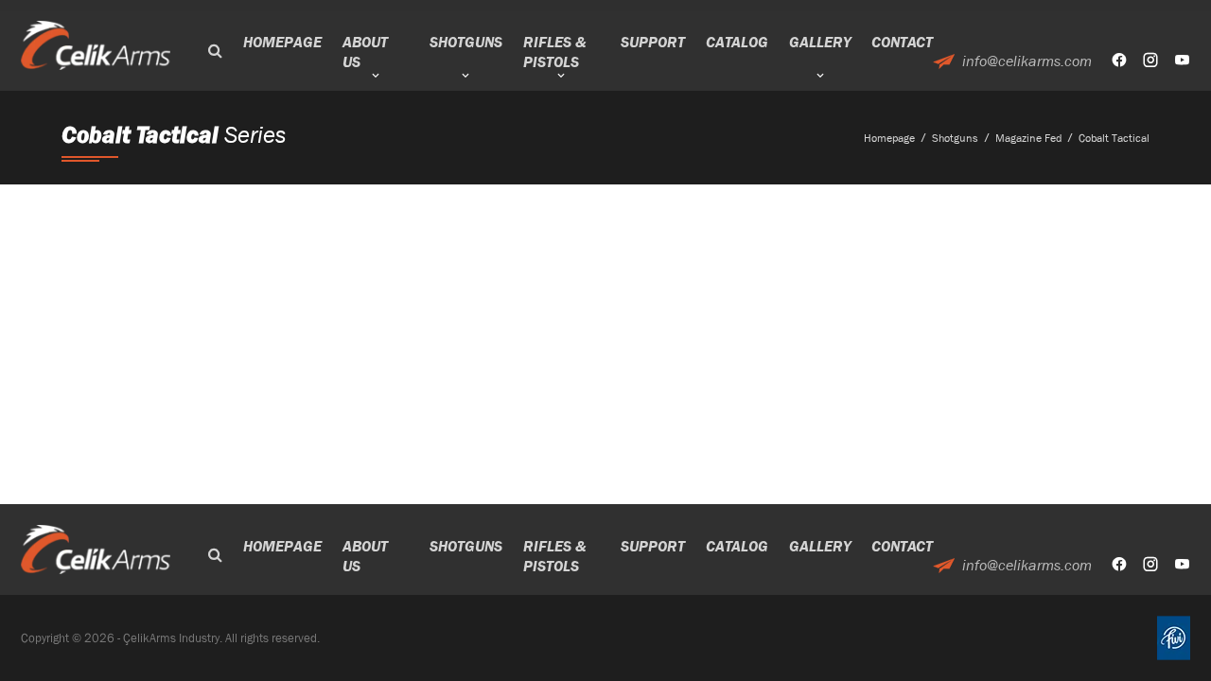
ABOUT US (365, 52)
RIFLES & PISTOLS (554, 52)
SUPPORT (653, 42)
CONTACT (902, 42)
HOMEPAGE (282, 42)
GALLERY (820, 42)
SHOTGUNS (466, 42)
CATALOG (737, 42)
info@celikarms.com (1027, 61)
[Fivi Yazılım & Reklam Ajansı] (1173, 638)
